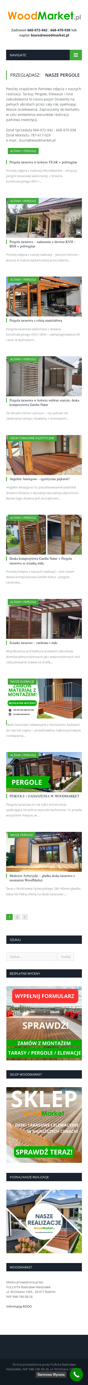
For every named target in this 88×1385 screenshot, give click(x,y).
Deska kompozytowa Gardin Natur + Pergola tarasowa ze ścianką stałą (41, 560)
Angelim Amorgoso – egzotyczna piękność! (40, 478)
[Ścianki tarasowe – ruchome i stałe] (44, 619)
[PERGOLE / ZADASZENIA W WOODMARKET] (44, 772)
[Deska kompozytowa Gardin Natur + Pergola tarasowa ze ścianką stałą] (44, 535)
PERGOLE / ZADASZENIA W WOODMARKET (44, 796)
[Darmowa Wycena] (76, 1374)
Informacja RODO (19, 1306)
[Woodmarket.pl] (44, 14)
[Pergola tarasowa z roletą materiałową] (44, 296)
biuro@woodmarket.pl (50, 35)
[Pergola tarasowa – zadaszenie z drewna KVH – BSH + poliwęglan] (44, 218)
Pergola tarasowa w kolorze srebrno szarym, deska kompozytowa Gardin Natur (44, 402)
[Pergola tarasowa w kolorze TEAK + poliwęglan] (44, 153)
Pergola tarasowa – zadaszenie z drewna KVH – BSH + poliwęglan (43, 243)
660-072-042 (37, 30)
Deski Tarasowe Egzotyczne (32, 438)
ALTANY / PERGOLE (23, 151)
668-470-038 (60, 30)
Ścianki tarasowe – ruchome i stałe (33, 642)
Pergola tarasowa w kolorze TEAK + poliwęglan (43, 162)
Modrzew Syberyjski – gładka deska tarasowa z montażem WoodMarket (42, 877)
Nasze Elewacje (22, 682)
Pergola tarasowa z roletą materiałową (36, 320)
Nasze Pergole (21, 835)
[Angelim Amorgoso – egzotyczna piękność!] (44, 455)
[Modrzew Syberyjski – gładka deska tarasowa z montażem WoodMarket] (44, 852)
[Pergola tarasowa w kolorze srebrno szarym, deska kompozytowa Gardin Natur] (44, 376)
